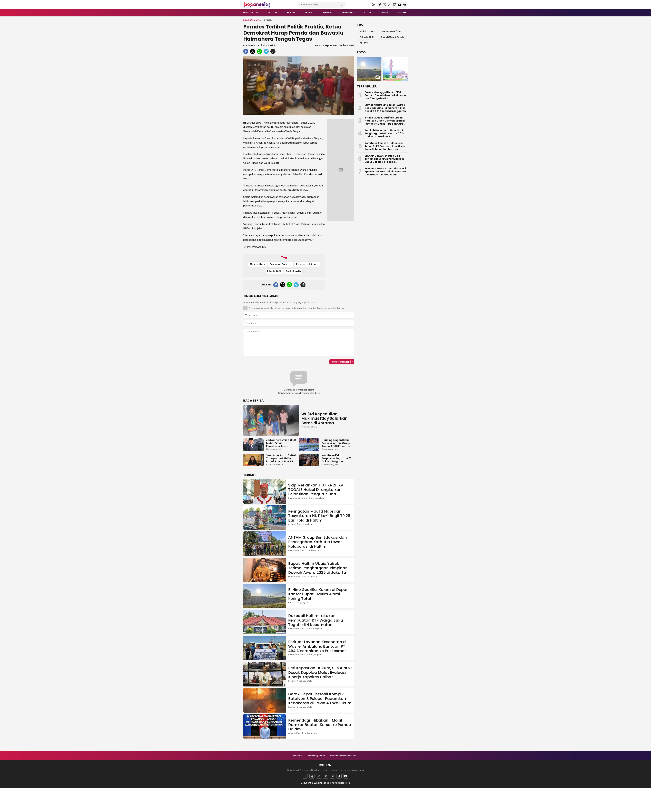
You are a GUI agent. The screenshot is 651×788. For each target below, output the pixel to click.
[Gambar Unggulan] (298, 85)
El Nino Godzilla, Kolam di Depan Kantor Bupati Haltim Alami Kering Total (318, 594)
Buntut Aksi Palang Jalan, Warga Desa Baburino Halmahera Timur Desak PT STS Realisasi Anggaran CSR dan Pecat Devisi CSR (385, 109)
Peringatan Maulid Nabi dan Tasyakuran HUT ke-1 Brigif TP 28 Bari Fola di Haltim (319, 516)
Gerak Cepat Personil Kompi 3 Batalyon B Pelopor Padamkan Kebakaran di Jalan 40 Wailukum (319, 698)
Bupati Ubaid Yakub (392, 37)
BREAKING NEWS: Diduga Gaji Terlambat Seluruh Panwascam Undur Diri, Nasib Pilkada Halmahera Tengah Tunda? (384, 160)
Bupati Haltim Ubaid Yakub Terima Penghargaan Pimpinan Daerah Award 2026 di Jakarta (318, 568)
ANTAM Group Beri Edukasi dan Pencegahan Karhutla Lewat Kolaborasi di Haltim (317, 542)
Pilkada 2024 (274, 271)
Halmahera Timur (392, 31)
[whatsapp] (259, 51)
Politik (268, 20)
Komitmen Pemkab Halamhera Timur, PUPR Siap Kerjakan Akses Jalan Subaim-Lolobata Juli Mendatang (385, 147)
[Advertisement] (227, 68)
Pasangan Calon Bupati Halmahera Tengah (281, 264)
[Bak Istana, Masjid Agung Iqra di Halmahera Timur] (395, 69)
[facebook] (245, 51)
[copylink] (272, 51)
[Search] (342, 5)
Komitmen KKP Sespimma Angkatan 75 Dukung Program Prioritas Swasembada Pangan (336, 461)
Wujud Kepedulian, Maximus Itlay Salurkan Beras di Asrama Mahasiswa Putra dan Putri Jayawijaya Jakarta (326, 423)
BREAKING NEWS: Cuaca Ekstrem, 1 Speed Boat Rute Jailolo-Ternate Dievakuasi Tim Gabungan (385, 171)
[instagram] (332, 776)
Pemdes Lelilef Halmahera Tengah (308, 264)
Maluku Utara (257, 264)
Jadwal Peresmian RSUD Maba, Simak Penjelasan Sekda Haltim (281, 444)
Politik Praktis (293, 271)
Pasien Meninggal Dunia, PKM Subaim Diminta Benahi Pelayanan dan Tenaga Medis (386, 95)
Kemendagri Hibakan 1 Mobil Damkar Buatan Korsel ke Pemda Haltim (319, 725)
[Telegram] (325, 776)
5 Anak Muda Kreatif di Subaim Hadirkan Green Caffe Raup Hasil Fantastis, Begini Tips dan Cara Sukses (385, 122)
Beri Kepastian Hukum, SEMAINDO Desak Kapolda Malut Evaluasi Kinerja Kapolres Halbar (320, 672)
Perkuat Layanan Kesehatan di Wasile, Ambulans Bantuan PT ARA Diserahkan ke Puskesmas (317, 646)
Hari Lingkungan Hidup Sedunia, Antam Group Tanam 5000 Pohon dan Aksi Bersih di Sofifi (337, 444)
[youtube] (345, 776)
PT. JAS (364, 42)
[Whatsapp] (318, 776)
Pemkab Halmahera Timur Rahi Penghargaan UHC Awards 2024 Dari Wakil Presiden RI (385, 133)
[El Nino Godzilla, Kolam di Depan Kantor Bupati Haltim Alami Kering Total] (369, 69)
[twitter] (252, 51)
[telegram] (266, 51)
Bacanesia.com (252, 20)
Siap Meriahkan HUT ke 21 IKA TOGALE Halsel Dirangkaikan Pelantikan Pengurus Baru (315, 490)
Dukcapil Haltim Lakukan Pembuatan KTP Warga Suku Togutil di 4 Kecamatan (315, 620)
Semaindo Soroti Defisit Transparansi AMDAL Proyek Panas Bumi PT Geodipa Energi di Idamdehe (281, 461)
